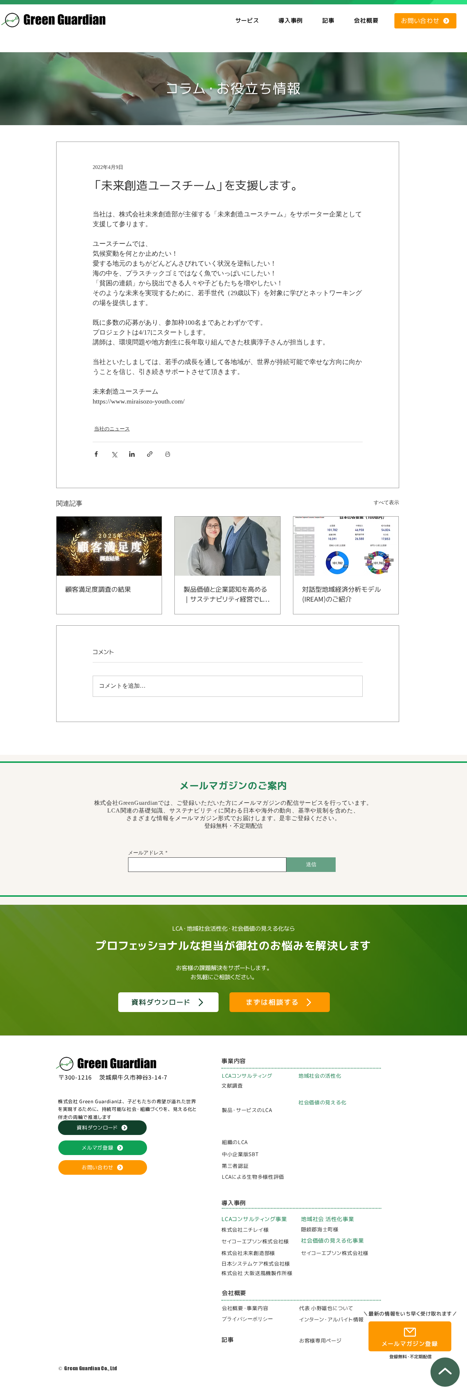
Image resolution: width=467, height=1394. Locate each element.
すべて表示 (386, 503)
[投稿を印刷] (167, 454)
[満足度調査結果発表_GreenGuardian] (109, 546)
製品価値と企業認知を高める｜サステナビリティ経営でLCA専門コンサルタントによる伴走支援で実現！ (227, 594)
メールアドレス (146, 852)
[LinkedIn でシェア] (131, 454)
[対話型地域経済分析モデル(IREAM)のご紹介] (346, 546)
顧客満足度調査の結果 (98, 589)
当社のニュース (112, 429)
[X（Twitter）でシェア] (114, 454)
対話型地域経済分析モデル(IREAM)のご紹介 (341, 594)
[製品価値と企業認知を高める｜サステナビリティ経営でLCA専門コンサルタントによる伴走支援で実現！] (227, 546)
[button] (247, 20)
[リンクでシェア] (149, 454)
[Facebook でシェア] (96, 454)
